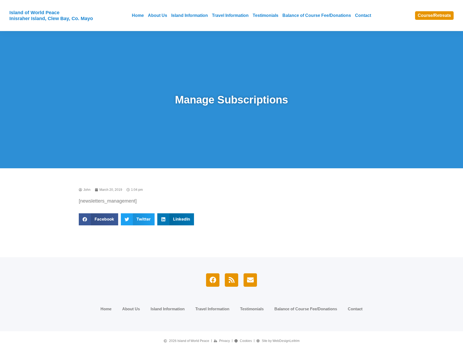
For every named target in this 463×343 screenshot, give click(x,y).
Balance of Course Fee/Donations (316, 15)
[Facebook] (212, 280)
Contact (363, 15)
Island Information (189, 15)
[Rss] (231, 280)
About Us (157, 15)
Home (138, 15)
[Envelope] (250, 280)
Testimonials (265, 15)
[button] (98, 219)
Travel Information (230, 15)
